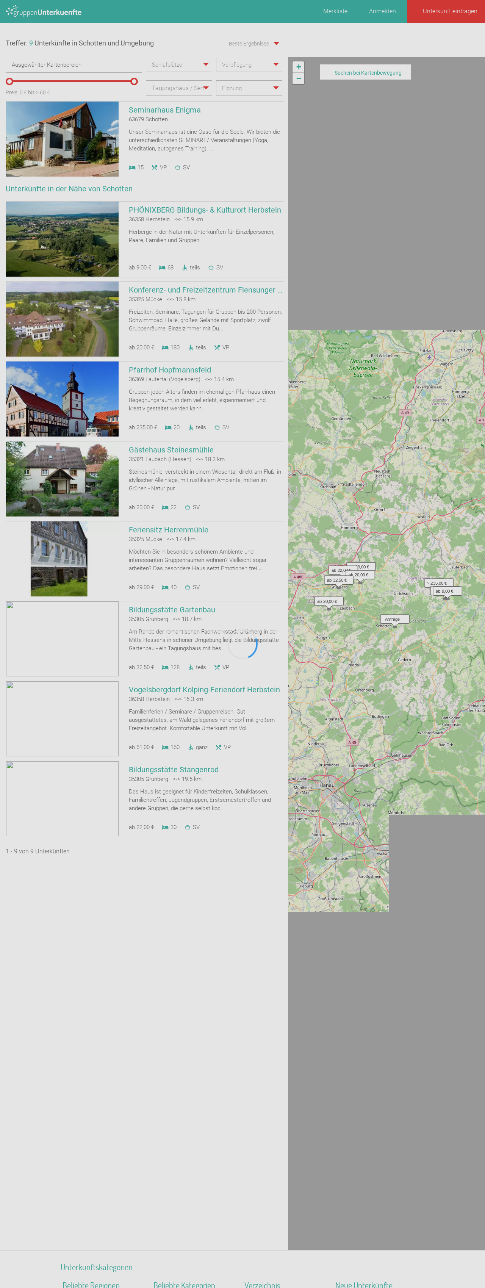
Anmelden (382, 11)
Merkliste (335, 11)
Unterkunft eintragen (450, 11)
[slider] (9, 81)
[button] (422, 295)
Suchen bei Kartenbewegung (368, 73)
